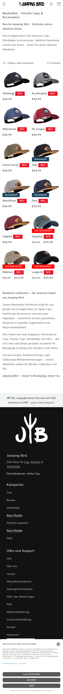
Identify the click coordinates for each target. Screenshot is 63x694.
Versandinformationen (19, 581)
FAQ (9, 558)
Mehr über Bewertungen (20, 596)
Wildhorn (8, 272)
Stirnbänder (13, 466)
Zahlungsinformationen (20, 589)
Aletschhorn (9, 200)
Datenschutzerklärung (19, 619)
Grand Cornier (11, 164)
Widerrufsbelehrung (18, 612)
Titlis (34, 164)
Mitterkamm (9, 129)
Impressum (13, 634)
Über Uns (12, 566)
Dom (34, 200)
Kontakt (11, 627)
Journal (11, 573)
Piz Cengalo (38, 129)
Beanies (35, 461)
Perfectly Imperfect (17, 522)
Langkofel (37, 272)
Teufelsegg (8, 93)
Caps (27, 461)
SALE (9, 538)
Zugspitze (37, 236)
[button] (4, 4)
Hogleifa (7, 236)
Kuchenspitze (39, 93)
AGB (9, 604)
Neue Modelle (14, 515)
